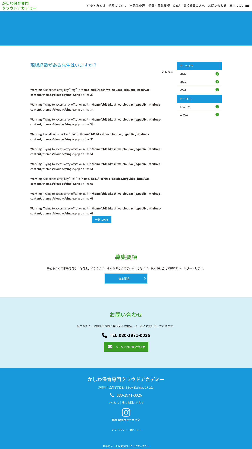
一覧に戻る (102, 219)
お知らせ (199, 107)
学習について (117, 5)
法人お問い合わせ (133, 402)
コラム (199, 114)
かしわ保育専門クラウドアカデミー (19, 5)
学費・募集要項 (159, 5)
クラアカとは (96, 5)
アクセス (113, 402)
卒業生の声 (137, 5)
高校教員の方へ (194, 5)
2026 (199, 74)
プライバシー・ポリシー (126, 430)
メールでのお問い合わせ (130, 347)
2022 (199, 89)
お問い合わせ (217, 5)
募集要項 (123, 278)
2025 (199, 82)
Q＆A (176, 5)
